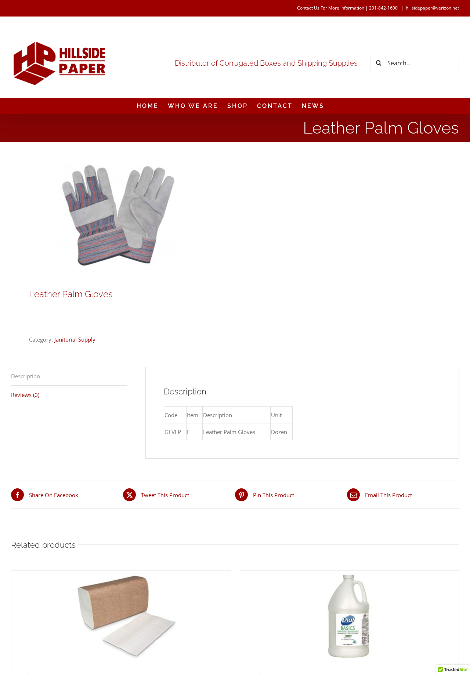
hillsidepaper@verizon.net (432, 8)
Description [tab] (25, 376)
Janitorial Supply (74, 339)
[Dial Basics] (349, 616)
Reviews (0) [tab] (25, 394)
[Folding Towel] (121, 616)
